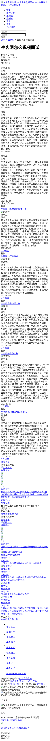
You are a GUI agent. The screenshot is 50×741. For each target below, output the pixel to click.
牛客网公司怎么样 (9, 353)
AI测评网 (10, 27)
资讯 (8, 21)
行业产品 (32, 681)
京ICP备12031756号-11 (11, 720)
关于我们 (14, 684)
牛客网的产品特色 (9, 256)
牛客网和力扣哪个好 (10, 303)
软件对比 (23, 681)
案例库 (9, 18)
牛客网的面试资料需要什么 (14, 209)
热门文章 (14, 681)
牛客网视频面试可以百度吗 (14, 412)
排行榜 (9, 16)
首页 (8, 10)
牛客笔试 (10, 40)
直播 (8, 24)
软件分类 (10, 13)
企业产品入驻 (25, 678)
